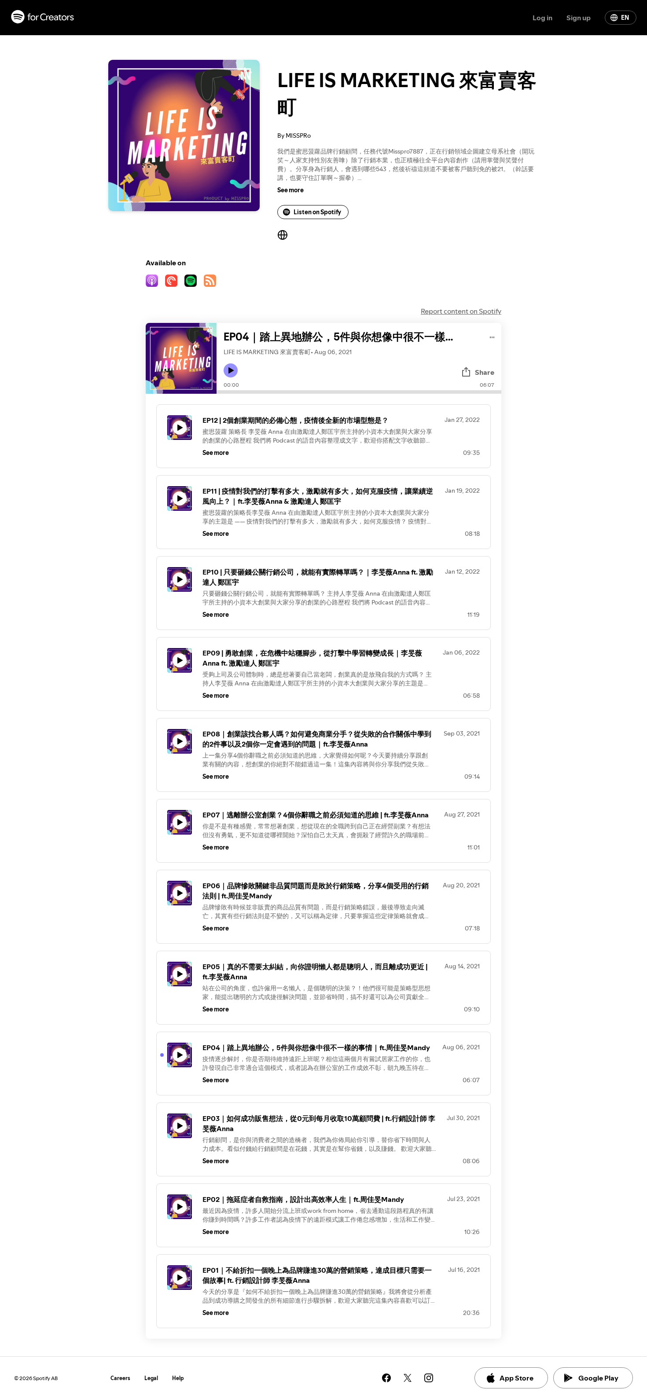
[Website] (282, 235)
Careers (120, 1378)
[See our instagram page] (428, 1378)
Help (178, 1378)
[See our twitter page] (407, 1378)
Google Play (598, 1378)
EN (625, 17)
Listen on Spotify (317, 212)
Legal (151, 1378)
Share (484, 372)
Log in (542, 17)
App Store (516, 1378)
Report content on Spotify (461, 311)
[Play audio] (492, 335)
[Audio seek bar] (359, 392)
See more (290, 190)
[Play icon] (231, 370)
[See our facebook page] (386, 1378)
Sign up (578, 17)
